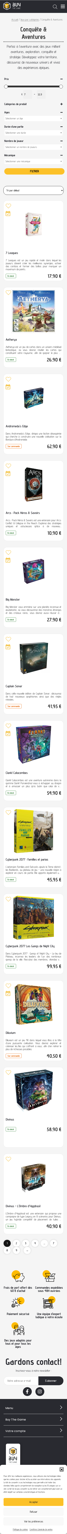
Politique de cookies (20, 1529)
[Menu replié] (62, 6)
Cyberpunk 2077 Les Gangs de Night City (30, 946)
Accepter (33, 1501)
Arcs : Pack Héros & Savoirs (23, 513)
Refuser (33, 1511)
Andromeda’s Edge (17, 426)
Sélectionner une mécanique (17, 161)
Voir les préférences (33, 1521)
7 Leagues (12, 253)
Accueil (14, 19)
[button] (61, 1469)
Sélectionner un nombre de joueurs (21, 147)
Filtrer (34, 171)
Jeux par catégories (30, 19)
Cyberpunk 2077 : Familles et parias (27, 859)
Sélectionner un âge (14, 118)
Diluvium (11, 1033)
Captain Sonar (14, 686)
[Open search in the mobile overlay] (55, 6)
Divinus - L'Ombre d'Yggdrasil (23, 1206)
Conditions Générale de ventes (41, 1529)
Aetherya (11, 339)
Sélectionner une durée (15, 132)
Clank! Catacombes (17, 773)
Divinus (10, 1119)
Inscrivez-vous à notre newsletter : (33, 1370)
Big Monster (13, 599)
